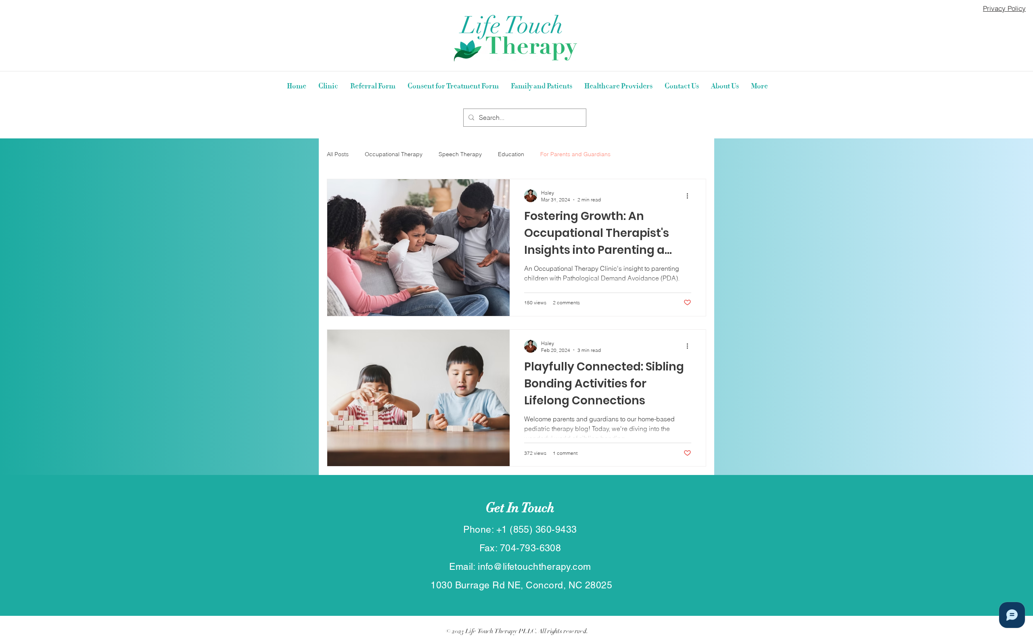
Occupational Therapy (393, 154)
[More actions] (690, 196)
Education (511, 154)
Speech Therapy (460, 154)
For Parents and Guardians (575, 154)
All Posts (338, 154)
